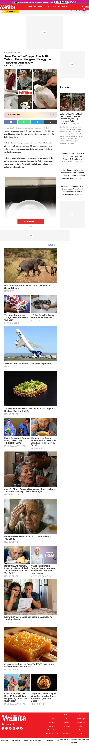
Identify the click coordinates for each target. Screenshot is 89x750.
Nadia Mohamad (65, 124)
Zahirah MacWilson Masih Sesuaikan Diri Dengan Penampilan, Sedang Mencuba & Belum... (71, 117)
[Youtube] (81, 11)
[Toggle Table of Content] (51, 115)
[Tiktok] (79, 11)
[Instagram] (74, 11)
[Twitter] (76, 11)
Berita (20, 52)
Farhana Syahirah (68, 162)
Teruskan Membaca (30, 221)
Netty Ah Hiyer (11, 66)
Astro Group (74, 742)
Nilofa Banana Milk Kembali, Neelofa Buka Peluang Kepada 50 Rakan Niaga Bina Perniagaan (72, 172)
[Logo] (6, 7)
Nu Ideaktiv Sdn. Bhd (75, 739)
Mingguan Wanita (10, 52)
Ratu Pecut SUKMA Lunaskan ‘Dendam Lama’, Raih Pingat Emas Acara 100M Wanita (72, 189)
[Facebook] (71, 11)
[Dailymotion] (21, 728)
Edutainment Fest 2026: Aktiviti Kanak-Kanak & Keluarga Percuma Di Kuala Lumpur (72, 156)
